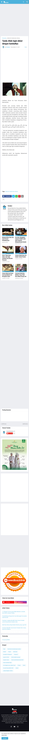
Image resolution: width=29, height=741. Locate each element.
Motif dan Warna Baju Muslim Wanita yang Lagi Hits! (14, 624)
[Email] (22, 196)
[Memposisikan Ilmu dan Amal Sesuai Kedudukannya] (8, 232)
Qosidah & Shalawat (7, 654)
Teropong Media (6, 639)
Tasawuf (16, 654)
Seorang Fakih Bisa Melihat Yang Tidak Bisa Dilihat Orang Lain (20, 275)
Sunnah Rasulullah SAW (8, 668)
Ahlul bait (15, 651)
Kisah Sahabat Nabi (7, 662)
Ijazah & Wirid (6, 657)
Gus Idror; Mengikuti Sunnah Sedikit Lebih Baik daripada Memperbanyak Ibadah (20, 240)
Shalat (4, 651)
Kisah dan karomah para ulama (14, 649)
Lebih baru (3, 423)
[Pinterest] (19, 196)
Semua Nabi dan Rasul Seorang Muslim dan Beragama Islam (7, 275)
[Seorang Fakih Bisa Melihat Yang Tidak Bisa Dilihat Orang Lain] (21, 268)
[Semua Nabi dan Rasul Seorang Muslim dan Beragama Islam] (8, 268)
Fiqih (4, 649)
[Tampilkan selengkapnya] (3, 199)
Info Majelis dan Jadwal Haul (9, 665)
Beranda (4, 38)
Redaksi (10, 206)
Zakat (17, 668)
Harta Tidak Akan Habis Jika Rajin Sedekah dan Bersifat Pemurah (7, 258)
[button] (1, 2)
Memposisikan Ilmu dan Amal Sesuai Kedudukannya (8, 239)
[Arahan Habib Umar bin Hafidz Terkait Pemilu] (21, 250)
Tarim (24, 665)
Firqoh (9, 651)
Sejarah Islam (6, 659)
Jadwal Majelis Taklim (8, 670)
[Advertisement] (14, 20)
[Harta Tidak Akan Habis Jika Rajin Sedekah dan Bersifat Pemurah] (8, 250)
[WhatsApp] (16, 196)
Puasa (19, 665)
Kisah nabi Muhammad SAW (17, 659)
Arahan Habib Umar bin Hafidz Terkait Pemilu (20, 256)
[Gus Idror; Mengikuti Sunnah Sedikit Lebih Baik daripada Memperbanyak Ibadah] (21, 232)
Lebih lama (25, 423)
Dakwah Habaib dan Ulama (13, 38)
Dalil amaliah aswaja (15, 657)
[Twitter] (13, 196)
